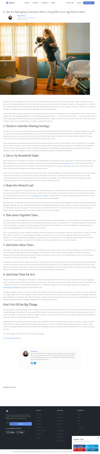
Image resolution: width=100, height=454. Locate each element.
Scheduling (39, 417)
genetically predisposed (11, 287)
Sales (58, 427)
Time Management (31, 17)
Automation (39, 427)
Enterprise (59, 424)
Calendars (38, 414)
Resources (45, 3)
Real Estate (60, 434)
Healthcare (59, 437)
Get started (88, 3)
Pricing (53, 3)
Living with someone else (13, 338)
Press (79, 424)
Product (27, 3)
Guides (79, 420)
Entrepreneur (60, 417)
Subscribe (20, 424)
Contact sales (70, 3)
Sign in (79, 3)
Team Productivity (41, 430)
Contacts (38, 420)
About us (80, 414)
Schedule (24, 17)
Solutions (35, 3)
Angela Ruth (21, 16)
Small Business (61, 420)
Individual (59, 414)
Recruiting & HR (61, 430)
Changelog (80, 427)
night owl (90, 280)
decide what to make (40, 196)
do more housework (64, 163)
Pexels (41, 334)
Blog (79, 417)
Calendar (19, 17)
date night (14, 228)
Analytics (38, 424)
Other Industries (61, 440)
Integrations (39, 434)
